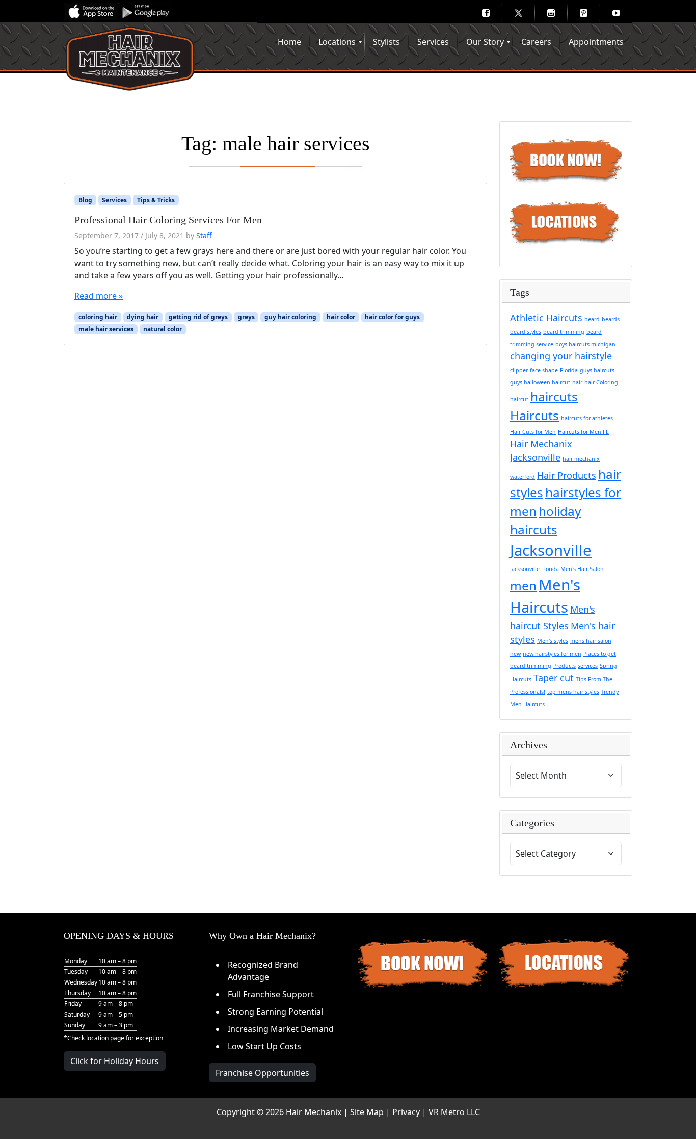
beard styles (525, 331)
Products (564, 665)
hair (577, 382)
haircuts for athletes (587, 418)
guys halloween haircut (540, 382)
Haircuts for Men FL (583, 431)
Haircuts (534, 415)
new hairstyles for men (552, 653)
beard (592, 319)
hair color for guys (392, 317)
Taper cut (553, 677)
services (588, 665)
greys (246, 317)
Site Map (367, 1112)
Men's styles (552, 640)
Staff (204, 235)
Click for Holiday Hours (114, 1061)
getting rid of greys (198, 317)
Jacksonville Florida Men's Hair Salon (557, 569)
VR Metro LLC (454, 1112)
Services (114, 200)
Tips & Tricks (156, 200)
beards (611, 319)
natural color (162, 329)
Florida (569, 370)
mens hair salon (590, 640)
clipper (519, 370)
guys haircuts (597, 370)
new (515, 653)
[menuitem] (485, 13)
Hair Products (566, 475)
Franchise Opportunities (262, 1072)
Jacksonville (551, 550)
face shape (544, 370)
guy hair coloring (290, 317)
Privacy (406, 1112)
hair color (341, 317)
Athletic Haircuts (546, 318)
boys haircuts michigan (585, 344)
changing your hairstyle (561, 356)
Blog (85, 200)
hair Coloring (601, 382)
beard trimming (563, 331)
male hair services (105, 329)
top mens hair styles (573, 691)
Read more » (98, 295)
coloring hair (97, 317)
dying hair (142, 317)
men (523, 585)
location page (105, 1037)
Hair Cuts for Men (533, 431)
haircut (519, 399)
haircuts (554, 396)
